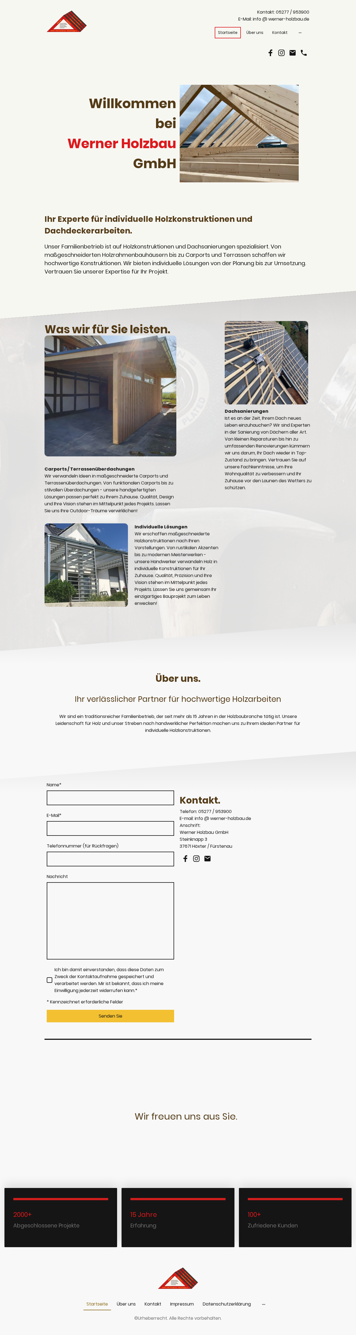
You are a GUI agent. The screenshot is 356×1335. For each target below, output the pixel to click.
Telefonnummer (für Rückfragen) (82, 846)
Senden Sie (110, 1016)
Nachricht (57, 876)
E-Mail (54, 815)
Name (54, 785)
